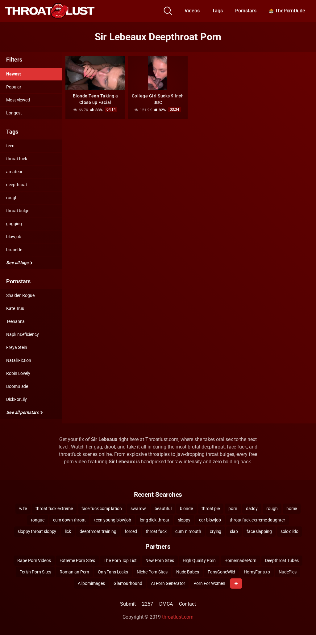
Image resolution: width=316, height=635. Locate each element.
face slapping (259, 531)
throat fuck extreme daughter (257, 519)
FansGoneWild (221, 571)
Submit (128, 604)
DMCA (166, 604)
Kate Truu (15, 308)
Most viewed (18, 99)
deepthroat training (98, 531)
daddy (252, 508)
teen (10, 145)
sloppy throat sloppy (37, 531)
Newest (13, 73)
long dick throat (154, 519)
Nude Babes (187, 571)
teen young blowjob (112, 519)
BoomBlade (17, 386)
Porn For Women (209, 583)
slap (234, 531)
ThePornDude (289, 11)
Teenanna (15, 321)
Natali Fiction (18, 360)
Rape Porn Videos (34, 560)
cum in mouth (188, 531)
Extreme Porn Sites (77, 560)
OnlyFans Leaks (113, 571)
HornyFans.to (257, 571)
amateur (14, 171)
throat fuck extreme (54, 508)
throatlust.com (177, 617)
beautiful (163, 508)
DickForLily (16, 399)
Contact (187, 604)
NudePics (288, 571)
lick (68, 531)
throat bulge (17, 210)
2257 (147, 604)
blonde (186, 508)
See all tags (17, 262)
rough (12, 197)
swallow (138, 508)
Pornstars (245, 11)
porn (232, 508)
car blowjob (210, 519)
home (291, 508)
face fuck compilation (101, 508)
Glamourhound (128, 583)
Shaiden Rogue (20, 295)
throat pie (211, 508)
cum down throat (69, 519)
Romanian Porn (74, 571)
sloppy (184, 519)
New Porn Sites (159, 560)
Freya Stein (16, 347)
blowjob (13, 236)
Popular (13, 86)
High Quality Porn (199, 560)
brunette (14, 249)
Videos (192, 11)
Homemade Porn (240, 560)
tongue (37, 519)
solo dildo (289, 531)
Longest (14, 112)
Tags (217, 11)
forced (131, 531)
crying (216, 531)
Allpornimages (91, 583)
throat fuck (16, 158)
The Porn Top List (120, 560)
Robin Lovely (18, 373)
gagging (14, 223)
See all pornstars (23, 412)
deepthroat (16, 184)
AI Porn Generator (168, 583)
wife (23, 508)
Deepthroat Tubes (282, 560)
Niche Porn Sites (152, 571)
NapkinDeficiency (22, 334)
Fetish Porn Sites (35, 571)
